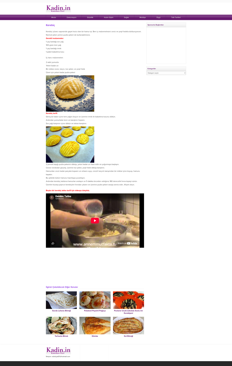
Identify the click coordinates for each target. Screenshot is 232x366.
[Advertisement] (95, 266)
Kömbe (95, 336)
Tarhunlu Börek (61, 336)
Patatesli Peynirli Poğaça (95, 311)
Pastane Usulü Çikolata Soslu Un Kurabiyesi (128, 312)
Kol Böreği (128, 336)
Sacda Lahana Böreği (61, 311)
